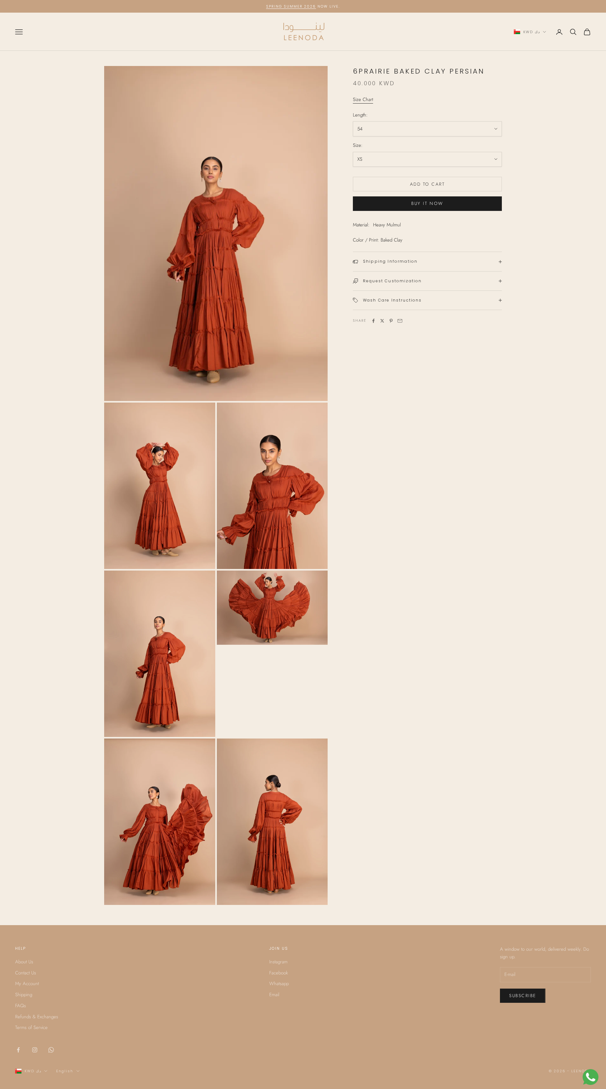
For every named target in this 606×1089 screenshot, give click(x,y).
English (64, 1071)
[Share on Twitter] (382, 320)
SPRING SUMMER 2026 (291, 6)
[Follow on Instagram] (35, 1050)
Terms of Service (31, 1027)
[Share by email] (399, 320)
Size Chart (363, 99)
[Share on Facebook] (373, 320)
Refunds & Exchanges (36, 1016)
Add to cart (427, 184)
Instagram (278, 961)
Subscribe (522, 995)
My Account (27, 983)
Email (274, 994)
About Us (24, 961)
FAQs (20, 1005)
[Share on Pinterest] (391, 320)
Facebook (278, 972)
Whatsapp (279, 983)
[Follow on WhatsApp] (51, 1050)
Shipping (23, 994)
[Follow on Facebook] (18, 1050)
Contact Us (25, 972)
